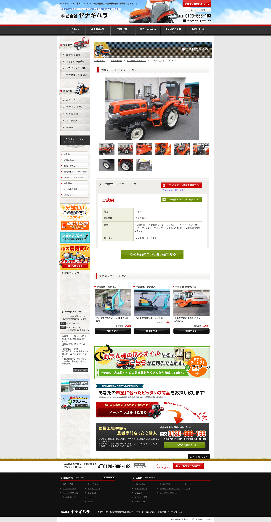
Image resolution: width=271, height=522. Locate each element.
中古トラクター (94, 484)
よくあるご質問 (70, 189)
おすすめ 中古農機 (75, 61)
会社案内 (68, 183)
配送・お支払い (70, 166)
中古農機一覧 (116, 61)
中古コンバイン (94, 488)
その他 (69, 127)
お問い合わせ (69, 195)
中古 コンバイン (74, 107)
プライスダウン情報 (76, 68)
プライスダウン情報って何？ (173, 190)
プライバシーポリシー (73, 177)
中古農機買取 (165, 484)
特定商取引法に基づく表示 (75, 172)
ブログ (187, 488)
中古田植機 (92, 493)
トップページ (99, 61)
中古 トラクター (74, 100)
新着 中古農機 (73, 54)
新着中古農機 (68, 484)
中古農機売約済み (69, 497)
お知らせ (68, 154)
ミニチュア (71, 120)
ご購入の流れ (69, 160)
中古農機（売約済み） (136, 61)
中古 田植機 (72, 114)
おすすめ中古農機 (69, 488)
